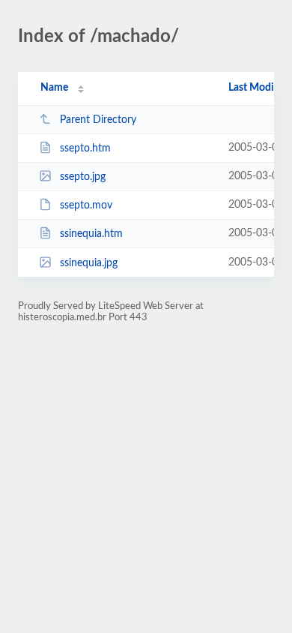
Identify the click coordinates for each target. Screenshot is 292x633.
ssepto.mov (86, 205)
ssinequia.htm (91, 234)
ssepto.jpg (83, 177)
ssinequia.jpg (89, 263)
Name (54, 87)
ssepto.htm (85, 148)
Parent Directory (98, 120)
